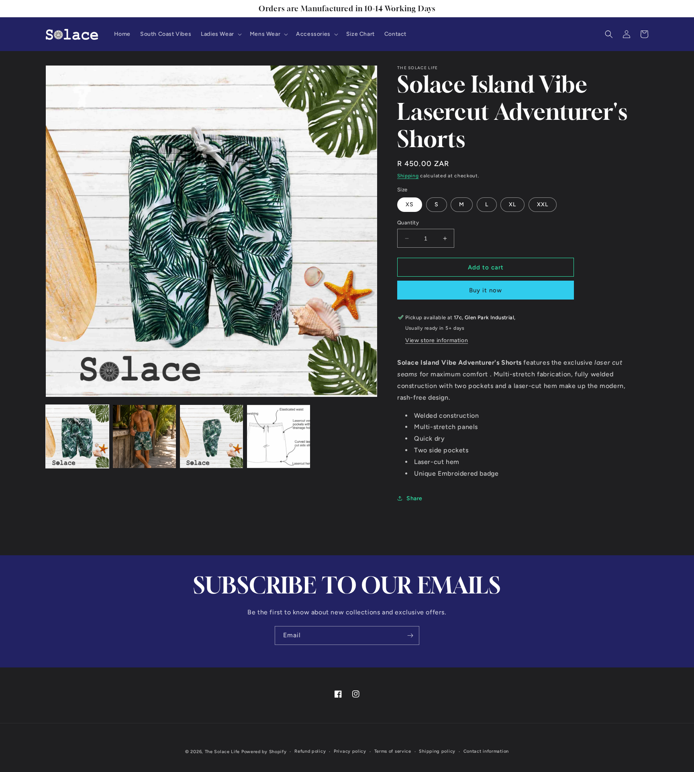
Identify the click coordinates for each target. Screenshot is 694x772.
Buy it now (485, 290)
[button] (220, 34)
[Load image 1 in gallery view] (77, 436)
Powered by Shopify (264, 751)
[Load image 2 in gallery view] (144, 436)
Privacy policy (350, 751)
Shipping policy (437, 751)
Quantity (408, 223)
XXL (542, 204)
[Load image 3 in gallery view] (211, 436)
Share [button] (414, 498)
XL (512, 204)
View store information (436, 340)
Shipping (408, 176)
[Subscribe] (410, 635)
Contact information (486, 751)
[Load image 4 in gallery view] (278, 436)
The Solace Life (222, 751)
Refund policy (310, 751)
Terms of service (392, 751)
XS (410, 204)
